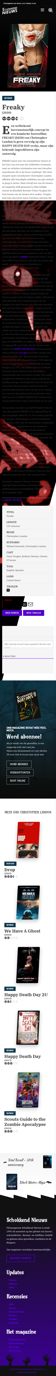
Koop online (17, 780)
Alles (11, 1304)
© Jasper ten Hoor (12, 500)
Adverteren (15, 1350)
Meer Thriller (33, 612)
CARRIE (24, 256)
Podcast (13, 1283)
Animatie (13, 1322)
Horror (12, 1308)
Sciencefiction (16, 1311)
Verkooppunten (20, 772)
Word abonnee (19, 764)
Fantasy (13, 1315)
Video (12, 1287)
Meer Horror (12, 612)
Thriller (13, 1319)
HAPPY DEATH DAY (24, 349)
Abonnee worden (20, 1258)
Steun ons (14, 1347)
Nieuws (13, 1280)
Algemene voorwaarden (27, 1372)
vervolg (23, 352)
